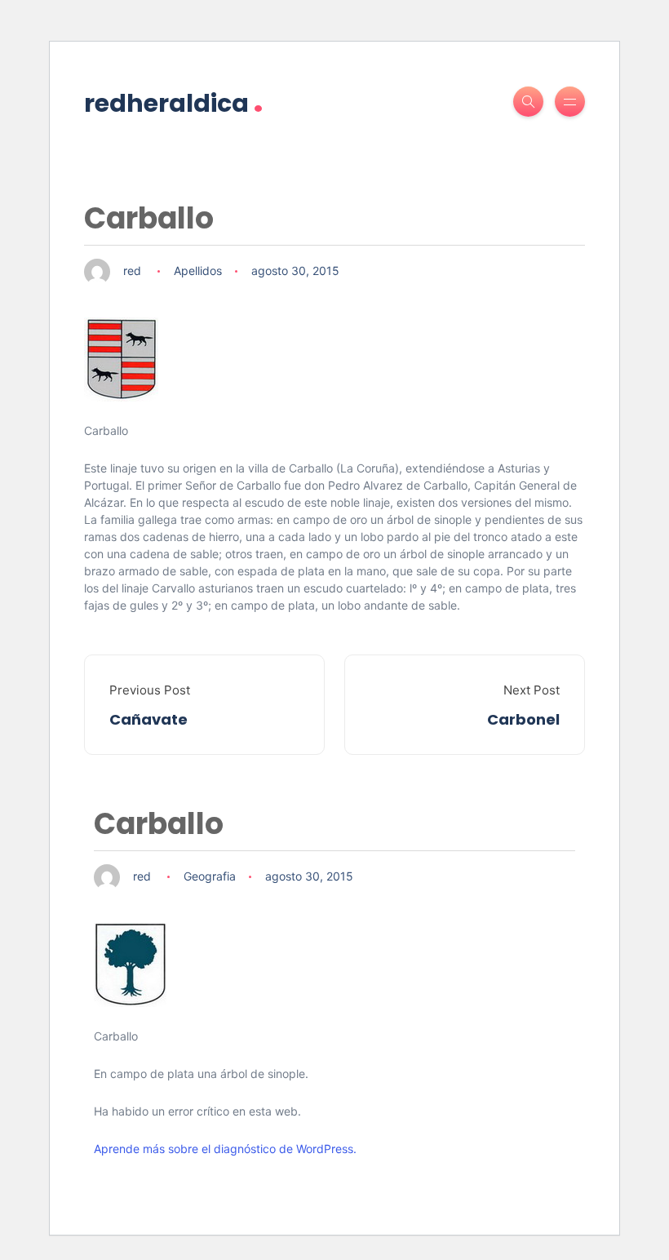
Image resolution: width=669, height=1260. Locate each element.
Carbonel (523, 719)
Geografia (210, 876)
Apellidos (198, 270)
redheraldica (174, 101)
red (132, 270)
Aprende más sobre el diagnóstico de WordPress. (225, 1149)
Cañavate (148, 719)
